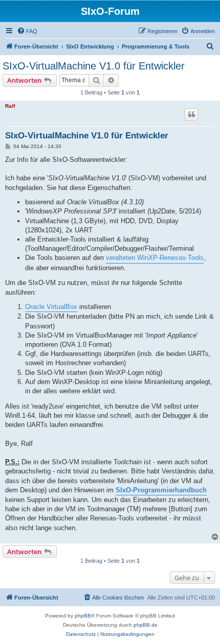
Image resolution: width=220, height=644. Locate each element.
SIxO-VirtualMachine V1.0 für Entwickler (94, 65)
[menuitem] (27, 31)
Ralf (10, 106)
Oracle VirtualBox (51, 307)
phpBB (83, 615)
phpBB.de (146, 625)
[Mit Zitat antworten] (191, 114)
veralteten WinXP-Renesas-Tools (155, 257)
